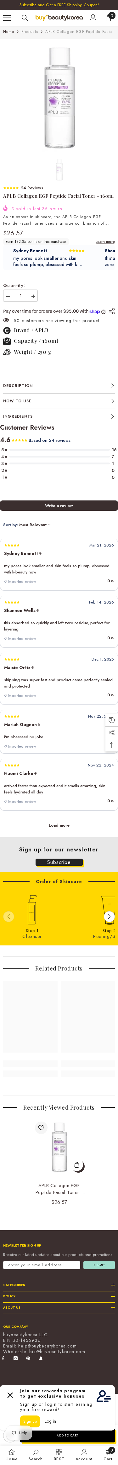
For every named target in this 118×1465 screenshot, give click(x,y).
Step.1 (32, 931)
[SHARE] (110, 311)
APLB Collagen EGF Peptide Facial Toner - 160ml (59, 1189)
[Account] (93, 17)
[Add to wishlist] (41, 1128)
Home (8, 31)
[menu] (7, 18)
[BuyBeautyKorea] (32, 909)
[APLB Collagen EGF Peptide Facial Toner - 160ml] (59, 1147)
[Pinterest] (28, 1358)
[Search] (25, 18)
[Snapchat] (41, 1358)
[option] (59, 97)
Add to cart (67, 1435)
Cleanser (32, 936)
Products (29, 31)
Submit (99, 1265)
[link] (30, 1063)
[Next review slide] (111, 257)
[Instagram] (16, 1358)
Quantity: (14, 285)
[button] (59, 565)
